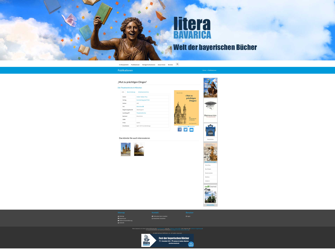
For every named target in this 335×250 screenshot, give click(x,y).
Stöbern (207, 181)
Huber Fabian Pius (142, 97)
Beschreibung (131, 92)
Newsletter (210, 139)
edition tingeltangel (196, 228)
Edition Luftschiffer (175, 228)
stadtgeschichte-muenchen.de (180, 230)
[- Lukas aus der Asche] (139, 149)
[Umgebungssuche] (143, 106)
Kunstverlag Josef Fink (143, 100)
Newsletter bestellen (159, 218)
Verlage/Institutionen (148, 64)
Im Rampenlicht (124, 64)
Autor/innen (161, 64)
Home (204, 70)
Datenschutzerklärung (125, 220)
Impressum (122, 218)
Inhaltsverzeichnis (143, 92)
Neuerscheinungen (210, 162)
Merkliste (192, 126)
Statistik (121, 223)
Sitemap (121, 216)
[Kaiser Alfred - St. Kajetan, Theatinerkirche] (125, 149)
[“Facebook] (180, 129)
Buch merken (183, 126)
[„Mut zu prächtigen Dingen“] (191, 130)
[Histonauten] (210, 87)
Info (123, 92)
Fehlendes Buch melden (160, 216)
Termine (170, 64)
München (139, 106)
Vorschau (208, 165)
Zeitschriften (210, 205)
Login (188, 216)
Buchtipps (208, 169)
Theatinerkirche (141, 113)
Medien (207, 177)
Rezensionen (209, 173)
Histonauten (160, 228)
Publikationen (135, 64)
